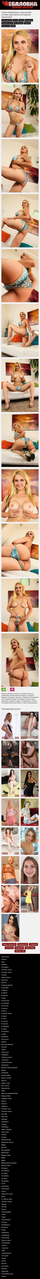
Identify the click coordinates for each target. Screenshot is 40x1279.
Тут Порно (9, 948)
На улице (4, 1178)
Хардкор (4, 1268)
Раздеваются (5, 1225)
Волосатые (5, 26)
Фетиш (3, 1261)
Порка (3, 1217)
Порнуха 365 (22, 944)
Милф (13, 26)
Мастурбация (5, 1150)
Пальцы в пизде (6, 1201)
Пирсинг (4, 1204)
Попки (15, 20)
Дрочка (3, 1080)
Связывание (5, 1235)
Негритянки (5, 1186)
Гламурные (4, 1055)
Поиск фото (5, 957)
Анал (3, 962)
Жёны (3, 1091)
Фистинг (4, 1263)
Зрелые (3, 1101)
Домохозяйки (5, 1075)
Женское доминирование (9, 1093)
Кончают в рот (6, 1109)
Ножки (21, 20)
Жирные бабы (5, 1096)
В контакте (4, 1006)
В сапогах (4, 1021)
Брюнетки (4, 980)
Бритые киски (5, 977)
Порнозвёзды (6, 20)
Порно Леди (30, 948)
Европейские (5, 1088)
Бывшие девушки (6, 985)
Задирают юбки (6, 1098)
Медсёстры (5, 1152)
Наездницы (5, 1181)
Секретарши (5, 1238)
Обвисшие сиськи (7, 1194)
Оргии (3, 1196)
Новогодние (5, 1189)
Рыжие (3, 1230)
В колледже (5, 1003)
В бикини (27, 23)
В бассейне (5, 988)
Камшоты (4, 1106)
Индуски (4, 1104)
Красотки (4, 1116)
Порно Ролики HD (9, 944)
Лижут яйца (5, 1132)
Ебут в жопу (5, 1085)
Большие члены (6, 972)
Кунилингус (5, 1122)
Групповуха (5, 1065)
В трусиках (4, 1024)
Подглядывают (6, 1212)
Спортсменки (5, 1243)
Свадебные (5, 1232)
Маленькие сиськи (7, 1142)
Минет (3, 1160)
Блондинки (28, 20)
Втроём (3, 1042)
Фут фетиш (4, 1266)
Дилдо (3, 1070)
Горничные (4, 1060)
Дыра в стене (5, 1083)
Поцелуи (4, 1222)
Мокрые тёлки (6, 1165)
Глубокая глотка (6, 1057)
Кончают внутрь (6, 1111)
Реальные (4, 1227)
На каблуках (18, 23)
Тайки (3, 1250)
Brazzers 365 (20, 951)
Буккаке (4, 982)
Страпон (4, 1245)
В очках (3, 1018)
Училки (3, 1258)
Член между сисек (7, 1274)
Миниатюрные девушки (8, 1163)
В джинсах (4, 995)
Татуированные (6, 1253)
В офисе (4, 1016)
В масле (4, 1011)
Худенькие (4, 1271)
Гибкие (3, 1049)
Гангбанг (4, 1047)
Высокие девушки (7, 1044)
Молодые (4, 1168)
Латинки (4, 1124)
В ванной (4, 993)
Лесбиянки (4, 1127)
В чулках (4, 1029)
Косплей (4, 1114)
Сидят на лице (6, 1240)
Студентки (4, 1248)
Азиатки (4, 959)
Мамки (3, 1145)
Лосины (3, 1137)
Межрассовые (6, 1155)
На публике (5, 1176)
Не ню (3, 1183)
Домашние (4, 1073)
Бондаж (4, 975)
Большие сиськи (7, 23)
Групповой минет (6, 1062)
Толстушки (4, 1256)
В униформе (5, 1026)
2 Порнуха (33, 944)
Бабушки (4, 964)
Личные (3, 1134)
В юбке (3, 1034)
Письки (3, 1209)
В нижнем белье (6, 1013)
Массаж (4, 1147)
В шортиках (5, 1031)
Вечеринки (4, 1037)
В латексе (4, 1008)
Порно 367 (19, 948)
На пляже (4, 1173)
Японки (3, 1276)
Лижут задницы (6, 1129)
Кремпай (4, 1119)
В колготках (5, 1000)
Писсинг (4, 1207)
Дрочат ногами (6, 1078)
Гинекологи (5, 1052)
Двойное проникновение (9, 1067)
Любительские (6, 1140)
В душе (3, 998)
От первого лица (6, 1199)
